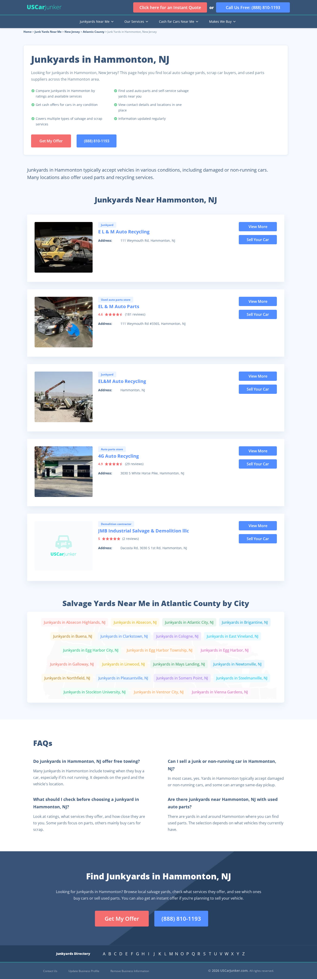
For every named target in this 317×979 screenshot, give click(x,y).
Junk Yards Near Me (48, 32)
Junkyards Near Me (95, 21)
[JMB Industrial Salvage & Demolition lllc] (64, 546)
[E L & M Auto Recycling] (64, 247)
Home (27, 32)
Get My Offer (51, 141)
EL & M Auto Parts (118, 306)
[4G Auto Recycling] (64, 471)
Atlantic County (93, 32)
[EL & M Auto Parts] (64, 322)
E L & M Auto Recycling (123, 231)
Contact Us (50, 971)
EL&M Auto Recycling (122, 381)
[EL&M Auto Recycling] (64, 397)
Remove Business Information (129, 971)
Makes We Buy (220, 21)
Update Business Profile (83, 971)
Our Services (134, 21)
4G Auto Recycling (118, 456)
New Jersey (72, 32)
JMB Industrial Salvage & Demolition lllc (143, 531)
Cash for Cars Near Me (176, 21)
